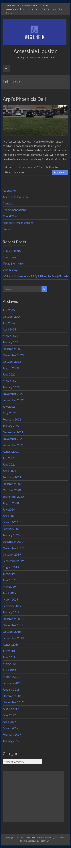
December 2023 (13, 348)
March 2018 (10, 676)
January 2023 (11, 387)
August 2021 (11, 451)
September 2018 (13, 638)
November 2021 (13, 438)
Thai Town (9, 257)
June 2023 (9, 374)
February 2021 (12, 477)
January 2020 (11, 535)
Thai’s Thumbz (12, 250)
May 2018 (9, 663)
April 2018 (9, 670)
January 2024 (11, 342)
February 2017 (12, 734)
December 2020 (13, 483)
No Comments (16, 172)
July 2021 (9, 458)
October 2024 (12, 316)
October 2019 (12, 554)
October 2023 (12, 361)
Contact (44, 5)
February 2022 (12, 419)
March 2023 (10, 380)
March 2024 (10, 335)
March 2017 (10, 728)
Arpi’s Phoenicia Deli (24, 99)
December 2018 (13, 618)
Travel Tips (32, 9)
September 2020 (13, 496)
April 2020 (9, 516)
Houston (54, 166)
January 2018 (11, 689)
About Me (10, 5)
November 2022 (13, 393)
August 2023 (11, 368)
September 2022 (13, 400)
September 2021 (13, 445)
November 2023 (13, 355)
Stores (9, 13)
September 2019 (13, 561)
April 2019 (9, 593)
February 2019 (12, 606)
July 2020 (9, 509)
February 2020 (12, 528)
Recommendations (15, 9)
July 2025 (9, 310)
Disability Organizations (52, 9)
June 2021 (9, 464)
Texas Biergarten (13, 263)
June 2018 (9, 657)
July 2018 (9, 651)
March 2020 (10, 522)
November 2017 (13, 702)
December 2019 (13, 541)
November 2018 (13, 625)
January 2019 (11, 612)
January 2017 (11, 741)
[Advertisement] (33, 796)
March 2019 (10, 599)
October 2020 (12, 490)
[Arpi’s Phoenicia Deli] (35, 107)
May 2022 (9, 413)
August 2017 (11, 708)
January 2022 (11, 425)
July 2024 (9, 323)
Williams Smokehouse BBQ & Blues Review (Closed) (35, 276)
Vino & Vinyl (10, 270)
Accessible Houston (28, 5)
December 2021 (13, 432)
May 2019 (9, 586)
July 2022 (9, 406)
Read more (60, 172)
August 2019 (11, 567)
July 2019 (9, 573)
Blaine (11, 166)
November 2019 (13, 548)
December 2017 (13, 696)
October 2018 (12, 631)
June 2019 (9, 580)
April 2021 (9, 470)
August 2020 (11, 503)
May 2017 (9, 715)
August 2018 (11, 644)
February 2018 (12, 683)
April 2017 (9, 721)
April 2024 (9, 329)
